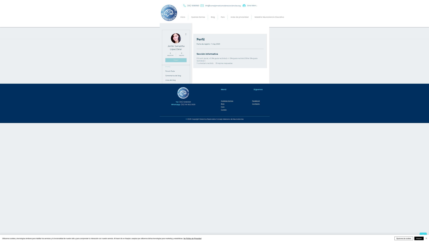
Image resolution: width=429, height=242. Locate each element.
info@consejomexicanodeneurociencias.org (223, 5)
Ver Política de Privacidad (192, 238)
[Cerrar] (426, 238)
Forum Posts (170, 71)
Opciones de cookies (403, 238)
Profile (167, 67)
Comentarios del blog (173, 76)
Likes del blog (170, 80)
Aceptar (419, 238)
